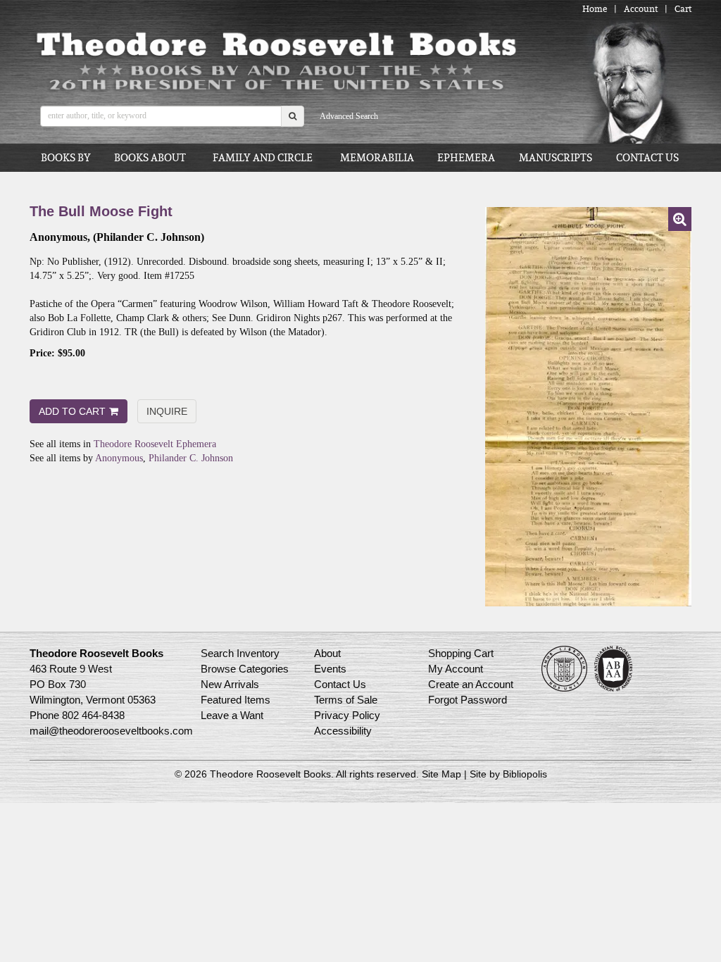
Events (330, 669)
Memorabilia (377, 157)
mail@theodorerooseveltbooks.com (111, 731)
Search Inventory (240, 653)
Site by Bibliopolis (508, 774)
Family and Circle (263, 157)
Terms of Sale (345, 700)
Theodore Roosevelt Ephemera (155, 444)
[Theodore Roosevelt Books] (275, 61)
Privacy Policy (347, 715)
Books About (150, 157)
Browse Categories (245, 669)
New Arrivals (230, 684)
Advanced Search (349, 116)
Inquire (166, 411)
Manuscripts (555, 157)
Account (641, 9)
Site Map (441, 774)
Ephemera (466, 157)
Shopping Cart (461, 653)
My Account (455, 669)
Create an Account (470, 684)
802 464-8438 (93, 715)
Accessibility (343, 731)
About (327, 653)
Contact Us (647, 157)
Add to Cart (72, 411)
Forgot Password (467, 700)
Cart (683, 9)
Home (594, 9)
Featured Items (235, 700)
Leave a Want (232, 715)
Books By (66, 157)
